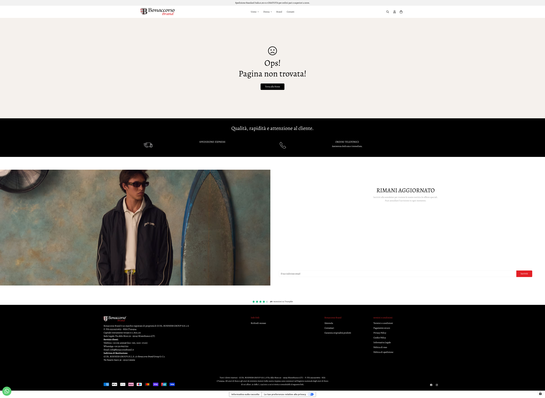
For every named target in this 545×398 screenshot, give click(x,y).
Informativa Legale (382, 342)
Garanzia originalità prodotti (337, 332)
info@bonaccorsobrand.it (122, 349)
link (301, 384)
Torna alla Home (272, 86)
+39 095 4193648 (120, 342)
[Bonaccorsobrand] (157, 12)
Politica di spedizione (383, 352)
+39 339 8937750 (121, 346)
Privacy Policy (379, 332)
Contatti (290, 11)
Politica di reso (380, 347)
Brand (279, 11)
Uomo (253, 11)
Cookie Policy (379, 337)
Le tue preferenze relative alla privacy (285, 394)
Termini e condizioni (383, 323)
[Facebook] (431, 385)
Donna (266, 11)
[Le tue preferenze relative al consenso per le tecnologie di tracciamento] (540, 393)
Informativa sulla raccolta (245, 394)
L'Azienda (328, 323)
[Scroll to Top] (539, 382)
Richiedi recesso (258, 323)
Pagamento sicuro (381, 328)
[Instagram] (437, 385)
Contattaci (329, 328)
